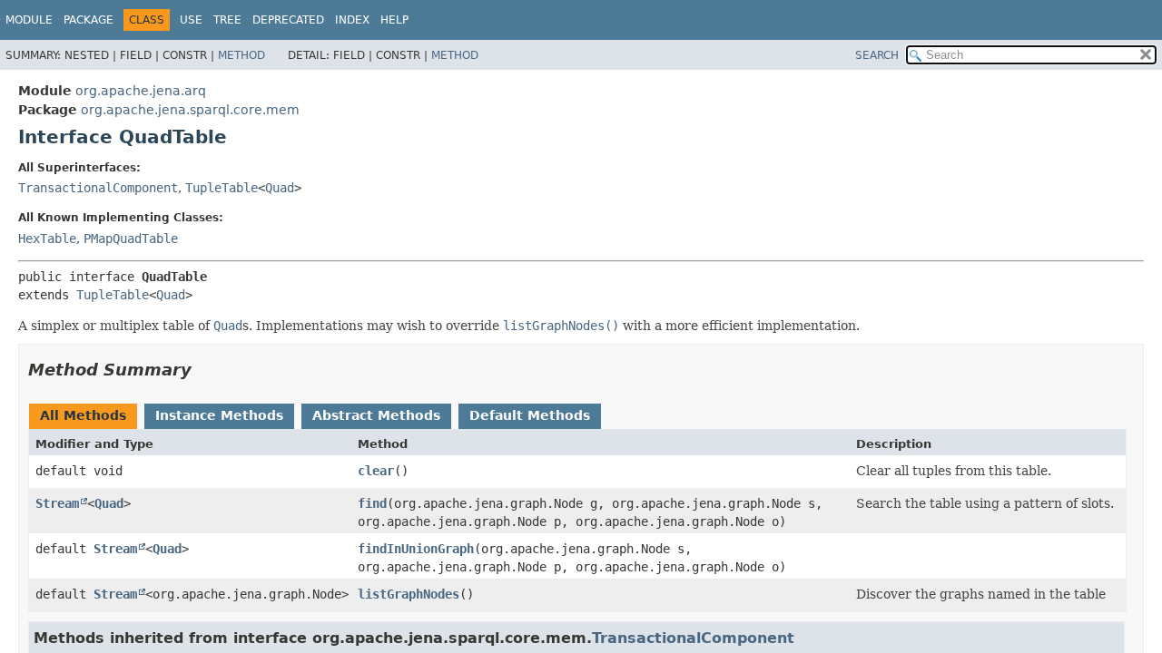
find (372, 503)
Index (352, 20)
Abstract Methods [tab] (376, 415)
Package (88, 20)
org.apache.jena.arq (140, 90)
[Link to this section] (204, 369)
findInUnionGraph (416, 548)
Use (191, 20)
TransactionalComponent (98, 187)
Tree (227, 20)
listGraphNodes (408, 594)
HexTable (47, 238)
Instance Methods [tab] (219, 415)
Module (29, 20)
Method (241, 55)
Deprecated (288, 20)
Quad (279, 187)
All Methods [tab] (83, 415)
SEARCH (877, 55)
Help (394, 20)
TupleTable (221, 187)
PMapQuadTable (131, 238)
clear (376, 470)
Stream (57, 503)
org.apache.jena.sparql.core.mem (190, 109)
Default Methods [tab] (529, 415)
